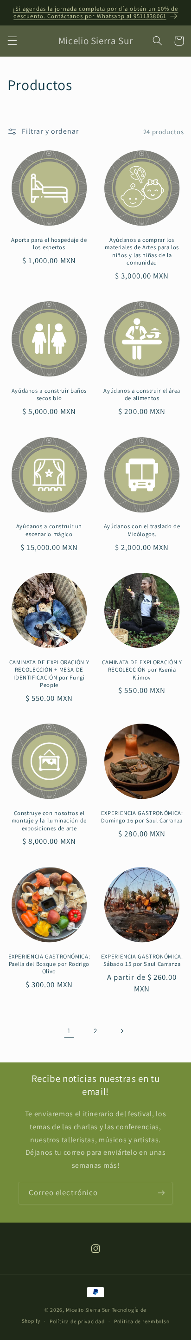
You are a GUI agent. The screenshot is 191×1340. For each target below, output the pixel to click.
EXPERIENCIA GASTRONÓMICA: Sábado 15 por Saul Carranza (142, 960)
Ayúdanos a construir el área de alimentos (141, 394)
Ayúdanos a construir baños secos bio (49, 394)
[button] (12, 41)
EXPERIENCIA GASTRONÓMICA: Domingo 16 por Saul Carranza (142, 816)
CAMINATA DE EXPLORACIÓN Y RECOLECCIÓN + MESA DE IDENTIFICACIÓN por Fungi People (49, 674)
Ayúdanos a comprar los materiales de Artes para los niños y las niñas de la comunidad (142, 251)
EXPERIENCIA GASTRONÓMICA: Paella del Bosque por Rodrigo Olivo (49, 964)
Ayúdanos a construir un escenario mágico (49, 530)
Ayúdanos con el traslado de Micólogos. (142, 530)
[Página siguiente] (122, 1031)
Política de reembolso (141, 1321)
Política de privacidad (77, 1321)
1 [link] (69, 1031)
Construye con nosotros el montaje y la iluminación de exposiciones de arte (49, 820)
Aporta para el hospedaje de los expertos (49, 243)
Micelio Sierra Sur (88, 1309)
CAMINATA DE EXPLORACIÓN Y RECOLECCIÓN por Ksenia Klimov (142, 670)
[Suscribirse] (161, 1193)
